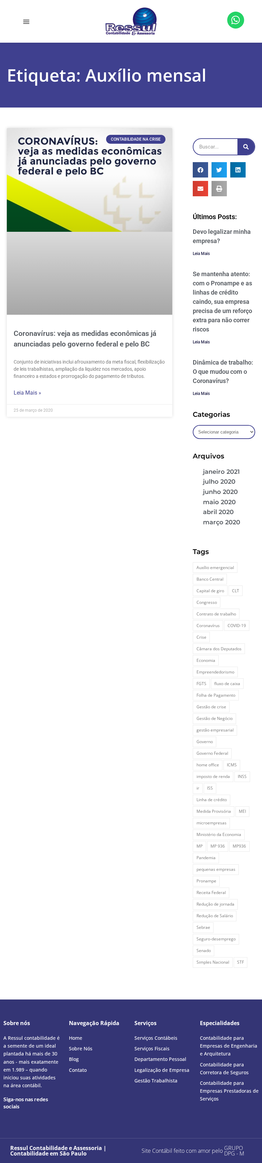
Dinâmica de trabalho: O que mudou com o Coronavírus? (223, 371)
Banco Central (209, 579)
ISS (210, 788)
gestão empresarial (215, 730)
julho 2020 (219, 481)
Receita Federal (211, 892)
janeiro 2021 (221, 472)
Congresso (206, 602)
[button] (26, 21)
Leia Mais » (27, 392)
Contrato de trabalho (216, 614)
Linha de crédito (211, 800)
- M (234, 1150)
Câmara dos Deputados (219, 649)
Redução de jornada (215, 904)
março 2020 (221, 522)
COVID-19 (237, 625)
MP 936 (217, 846)
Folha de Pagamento (215, 695)
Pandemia (206, 858)
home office (207, 765)
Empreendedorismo (215, 672)
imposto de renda (213, 776)
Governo (204, 741)
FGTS (201, 683)
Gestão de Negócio (214, 718)
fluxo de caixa (227, 683)
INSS (242, 776)
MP (199, 846)
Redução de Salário (214, 916)
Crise (201, 637)
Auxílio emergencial (215, 567)
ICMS (232, 765)
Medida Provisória (213, 811)
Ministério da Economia (218, 834)
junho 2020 (220, 492)
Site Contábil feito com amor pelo (182, 1150)
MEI (242, 811)
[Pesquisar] (245, 147)
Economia (205, 660)
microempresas (211, 823)
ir (197, 788)
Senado (203, 950)
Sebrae (203, 927)
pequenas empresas (215, 869)
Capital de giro (210, 591)
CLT (235, 591)
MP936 (239, 846)
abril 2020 (218, 512)
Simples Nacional (212, 962)
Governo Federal (212, 753)
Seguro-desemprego (216, 939)
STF (240, 962)
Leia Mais (201, 253)
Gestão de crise (211, 707)
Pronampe (206, 881)
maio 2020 (219, 502)
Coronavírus (208, 625)
